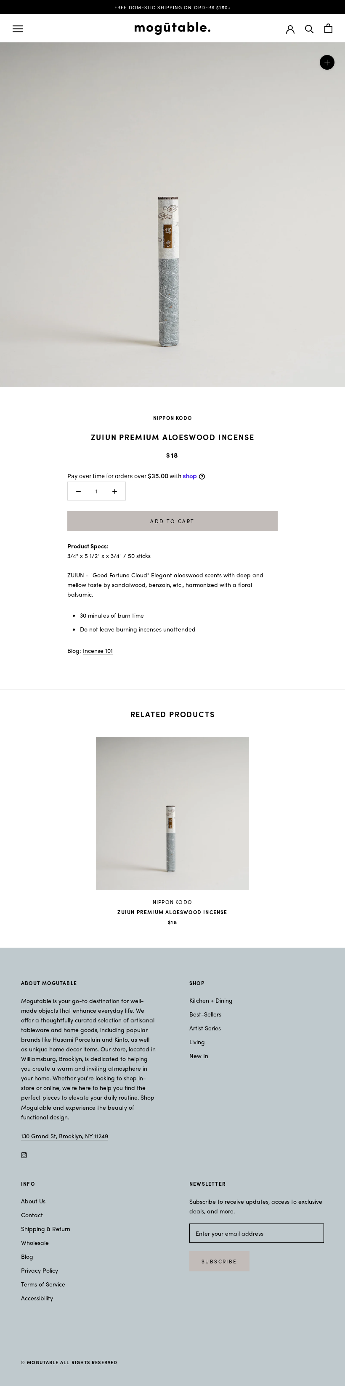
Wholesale (35, 1242)
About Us (33, 1201)
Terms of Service (43, 1284)
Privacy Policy (39, 1270)
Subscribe (219, 1261)
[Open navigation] (18, 28)
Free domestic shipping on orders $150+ (172, 7)
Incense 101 (98, 650)
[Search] (309, 28)
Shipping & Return (45, 1228)
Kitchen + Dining (211, 1000)
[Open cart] (328, 28)
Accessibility (37, 1298)
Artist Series (205, 1028)
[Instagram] (24, 1154)
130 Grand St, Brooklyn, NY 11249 (64, 1136)
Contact (32, 1214)
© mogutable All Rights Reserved (69, 1362)
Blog (27, 1256)
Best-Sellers (205, 1014)
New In (198, 1055)
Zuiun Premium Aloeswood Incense (172, 912)
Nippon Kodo (172, 418)
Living (197, 1042)
